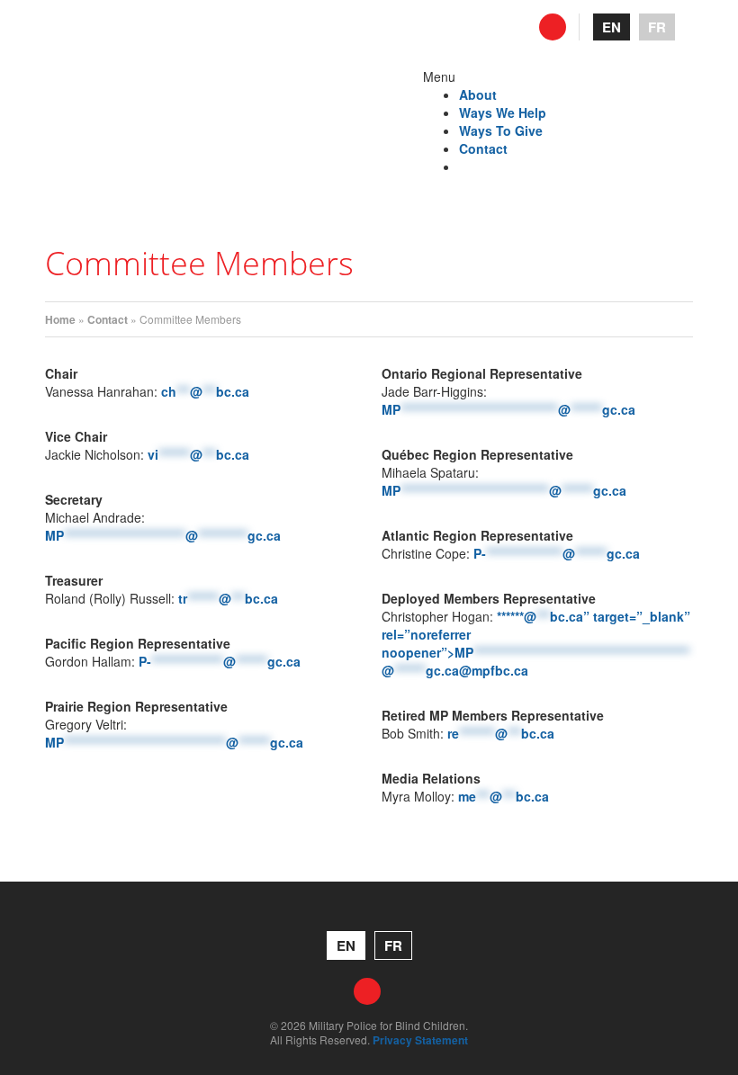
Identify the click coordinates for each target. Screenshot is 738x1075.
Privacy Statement (420, 1040)
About (478, 94)
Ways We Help (502, 112)
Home (60, 319)
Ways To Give (501, 130)
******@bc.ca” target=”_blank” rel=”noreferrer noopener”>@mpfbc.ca (536, 643)
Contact (483, 148)
